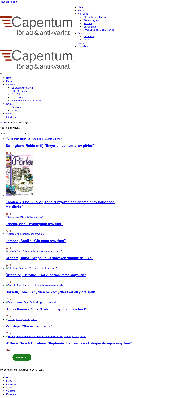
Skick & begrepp (92, 20)
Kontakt (87, 39)
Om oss (10, 387)
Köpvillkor (83, 46)
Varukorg (82, 43)
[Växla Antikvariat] (49, 84)
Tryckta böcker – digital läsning (99, 29)
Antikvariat (11, 384)
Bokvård (88, 23)
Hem (80, 7)
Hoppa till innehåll (9, 1)
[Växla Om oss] (49, 103)
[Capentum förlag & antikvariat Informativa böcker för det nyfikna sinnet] (36, 35)
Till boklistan (22, 357)
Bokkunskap (90, 26)
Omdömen (89, 36)
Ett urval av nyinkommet (95, 17)
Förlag (81, 10)
